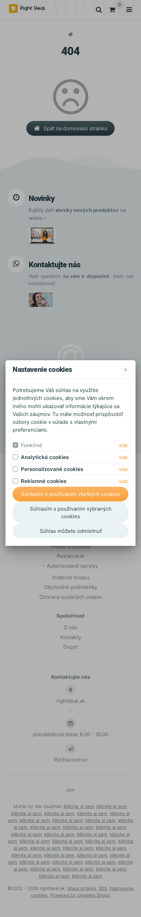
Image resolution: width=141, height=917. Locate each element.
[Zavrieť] (125, 369)
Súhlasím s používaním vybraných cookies (71, 512)
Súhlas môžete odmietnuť (71, 531)
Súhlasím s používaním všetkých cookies (70, 494)
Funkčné (31, 445)
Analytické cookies (45, 457)
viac (123, 445)
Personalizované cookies (52, 469)
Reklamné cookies (43, 481)
